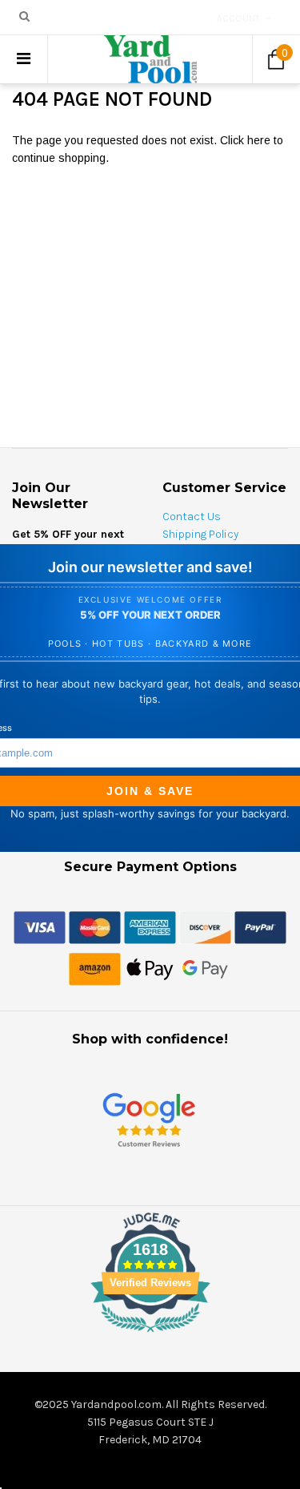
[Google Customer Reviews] (149, 1119)
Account (238, 18)
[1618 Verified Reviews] (150, 1335)
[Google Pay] (205, 968)
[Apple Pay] (150, 968)
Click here (247, 140)
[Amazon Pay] (95, 968)
